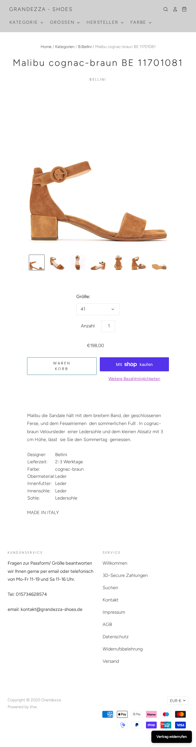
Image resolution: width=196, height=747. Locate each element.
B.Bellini (85, 46)
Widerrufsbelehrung (123, 649)
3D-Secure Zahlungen (125, 575)
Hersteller (103, 22)
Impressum (114, 612)
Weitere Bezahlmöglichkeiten (134, 378)
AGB (107, 624)
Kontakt (110, 600)
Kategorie (24, 22)
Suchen (110, 587)
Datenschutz (116, 636)
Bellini (98, 79)
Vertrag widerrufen (171, 736)
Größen (63, 22)
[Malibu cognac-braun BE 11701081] (36, 262)
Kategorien (65, 46)
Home (46, 46)
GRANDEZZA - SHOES (41, 9)
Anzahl (88, 326)
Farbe (139, 22)
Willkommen (115, 563)
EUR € (175, 700)
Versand (111, 661)
